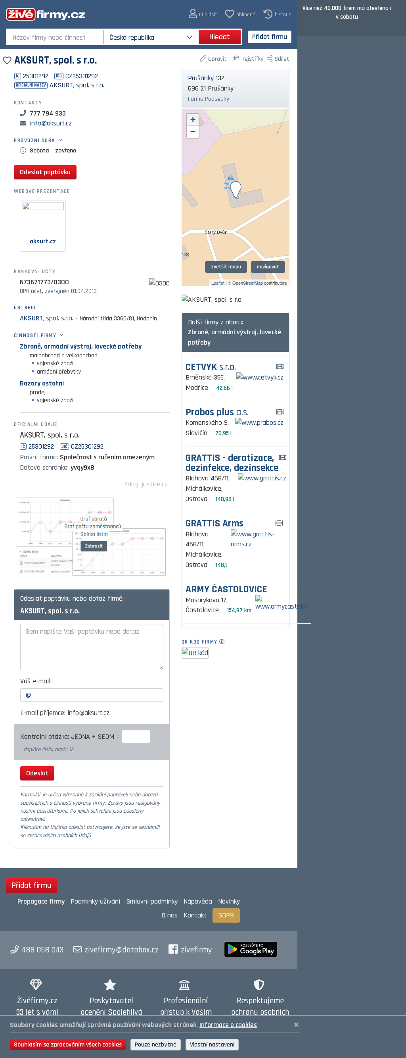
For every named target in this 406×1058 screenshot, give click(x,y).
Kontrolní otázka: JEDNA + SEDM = (71, 736)
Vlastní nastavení (212, 1045)
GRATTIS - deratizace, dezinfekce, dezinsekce (232, 463)
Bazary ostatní (42, 383)
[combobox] (55, 37)
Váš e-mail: (36, 681)
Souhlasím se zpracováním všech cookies (68, 1045)
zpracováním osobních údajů (59, 835)
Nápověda (198, 901)
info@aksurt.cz (51, 123)
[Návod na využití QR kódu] (224, 642)
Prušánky (201, 78)
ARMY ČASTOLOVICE (226, 590)
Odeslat (37, 773)
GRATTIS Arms (214, 524)
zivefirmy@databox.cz (121, 950)
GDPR (226, 915)
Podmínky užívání (95, 901)
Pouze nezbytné (155, 1045)
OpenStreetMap (247, 282)
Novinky (229, 901)
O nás (170, 915)
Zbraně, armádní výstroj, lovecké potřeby (81, 346)
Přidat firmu (269, 36)
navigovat (268, 266)
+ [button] (192, 120)
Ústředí (25, 307)
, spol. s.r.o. (46, 318)
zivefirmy (196, 950)
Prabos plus (217, 413)
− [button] (192, 132)
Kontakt (195, 915)
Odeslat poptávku (45, 172)
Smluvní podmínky (152, 901)
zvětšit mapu (226, 266)
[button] (203, 14)
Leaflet (217, 282)
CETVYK (211, 367)
